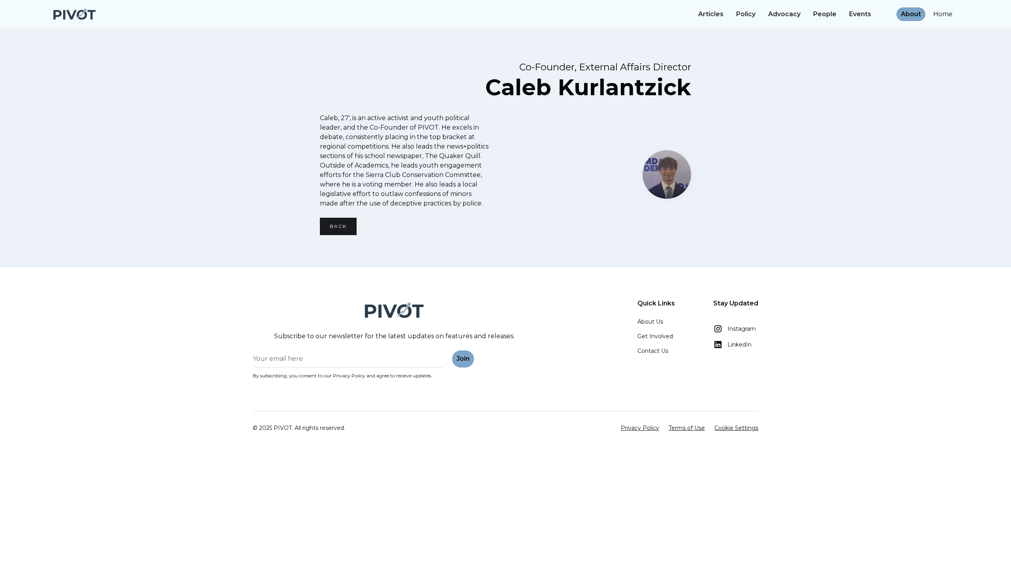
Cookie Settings (736, 427)
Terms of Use (687, 427)
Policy (745, 14)
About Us (650, 321)
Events (860, 14)
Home (943, 14)
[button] (884, 10)
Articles (710, 14)
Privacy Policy (640, 427)
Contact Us (652, 350)
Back (338, 226)
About (911, 14)
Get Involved (655, 336)
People (824, 14)
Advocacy (784, 14)
